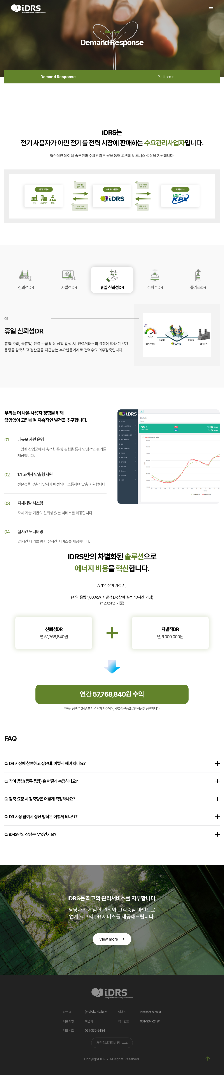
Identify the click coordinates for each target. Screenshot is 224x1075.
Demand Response (58, 76)
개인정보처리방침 (108, 1043)
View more (108, 939)
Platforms (166, 76)
